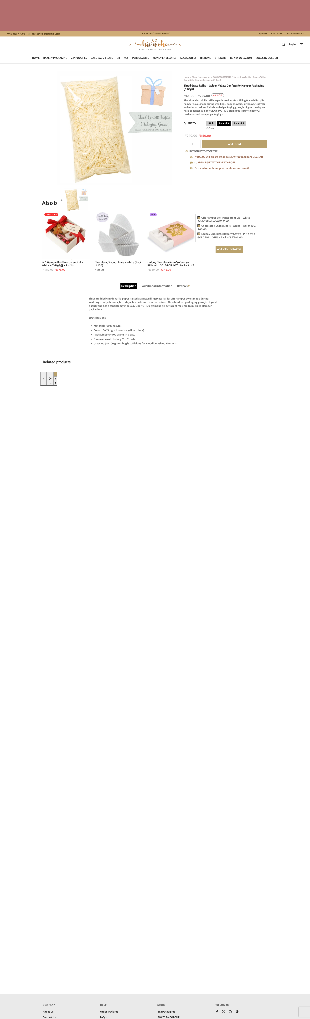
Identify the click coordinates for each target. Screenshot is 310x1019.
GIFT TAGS (123, 57)
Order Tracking (109, 1011)
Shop (194, 77)
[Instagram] (230, 1012)
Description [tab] (128, 286)
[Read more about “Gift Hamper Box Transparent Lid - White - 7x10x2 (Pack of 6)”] (85, 216)
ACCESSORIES (188, 57)
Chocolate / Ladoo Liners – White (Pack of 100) (118, 264)
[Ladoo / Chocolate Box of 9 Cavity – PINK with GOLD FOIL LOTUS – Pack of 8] (171, 235)
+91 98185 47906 (15, 33)
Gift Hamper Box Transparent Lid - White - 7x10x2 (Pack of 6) (224, 219)
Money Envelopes (164, 57)
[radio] (211, 123)
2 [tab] (55, 378)
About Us (263, 33)
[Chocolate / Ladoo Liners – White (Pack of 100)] (119, 235)
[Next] (50, 379)
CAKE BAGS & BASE (102, 57)
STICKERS (220, 57)
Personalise (140, 57)
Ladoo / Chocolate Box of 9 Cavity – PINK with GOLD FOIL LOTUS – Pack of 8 (170, 264)
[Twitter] (223, 1012)
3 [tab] (55, 383)
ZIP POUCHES (79, 57)
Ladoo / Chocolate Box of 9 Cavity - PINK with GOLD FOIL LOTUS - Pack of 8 (226, 235)
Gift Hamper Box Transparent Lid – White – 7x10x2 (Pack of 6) (62, 264)
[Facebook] (217, 1012)
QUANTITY (190, 123)
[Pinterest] (237, 1012)
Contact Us (277, 33)
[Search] (283, 44)
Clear (211, 128)
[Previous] (43, 379)
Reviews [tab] (183, 286)
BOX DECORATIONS (222, 77)
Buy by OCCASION (241, 57)
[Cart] (302, 44)
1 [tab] (55, 374)
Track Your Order (295, 33)
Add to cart (234, 144)
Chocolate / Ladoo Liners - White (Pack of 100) (226, 227)
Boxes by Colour (267, 57)
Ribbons (205, 57)
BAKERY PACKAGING (55, 57)
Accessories (204, 77)
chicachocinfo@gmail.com (46, 33)
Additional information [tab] (157, 286)
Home (36, 57)
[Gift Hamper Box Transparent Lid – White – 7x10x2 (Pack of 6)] (66, 235)
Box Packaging (166, 1011)
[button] (137, 216)
